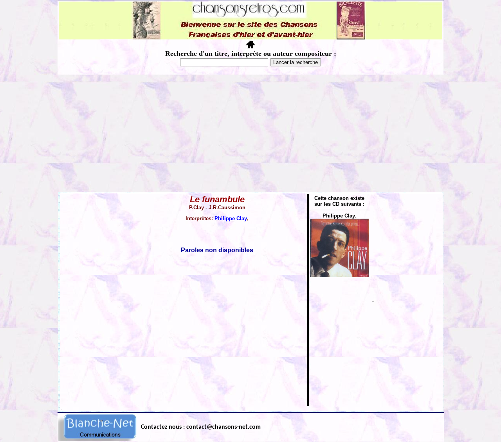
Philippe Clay (230, 218)
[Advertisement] (250, 133)
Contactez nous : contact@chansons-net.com (201, 427)
